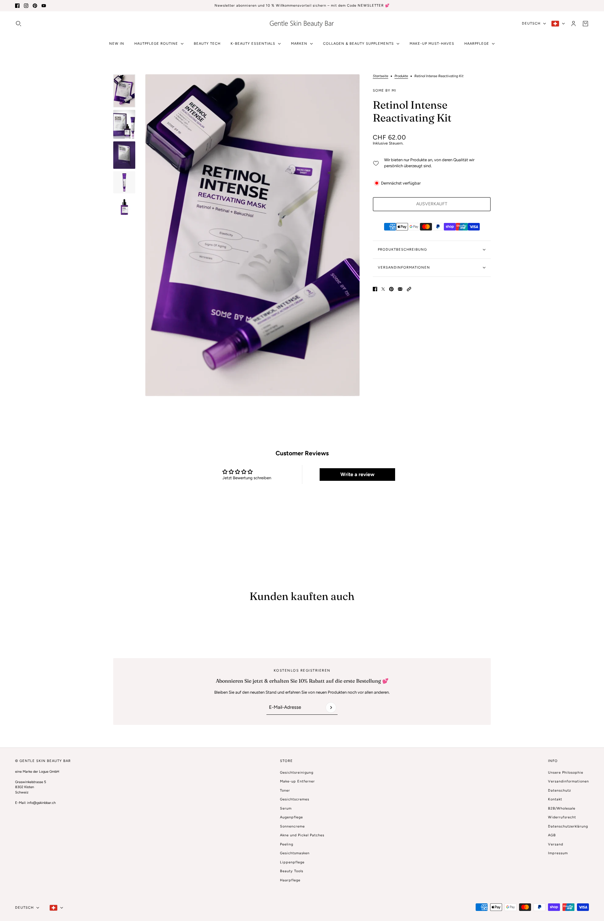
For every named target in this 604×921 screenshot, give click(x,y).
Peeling (286, 844)
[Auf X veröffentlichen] (383, 289)
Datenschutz (559, 790)
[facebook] (17, 5)
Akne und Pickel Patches (302, 835)
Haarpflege (290, 880)
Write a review (357, 474)
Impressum (558, 853)
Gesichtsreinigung (296, 772)
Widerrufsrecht (562, 817)
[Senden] (331, 707)
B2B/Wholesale (561, 808)
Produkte (401, 76)
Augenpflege (291, 817)
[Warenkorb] (585, 23)
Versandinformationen (568, 781)
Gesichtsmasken (295, 853)
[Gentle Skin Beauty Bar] (302, 23)
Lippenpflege (292, 862)
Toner (285, 790)
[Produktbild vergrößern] (252, 235)
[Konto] (573, 23)
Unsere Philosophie (565, 772)
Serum (286, 808)
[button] (408, 289)
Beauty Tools (291, 871)
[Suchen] (18, 23)
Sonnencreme (292, 826)
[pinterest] (34, 5)
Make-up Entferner (297, 781)
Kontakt (555, 799)
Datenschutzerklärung (568, 826)
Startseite (380, 76)
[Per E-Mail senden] (400, 289)
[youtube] (43, 5)
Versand (555, 844)
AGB (552, 835)
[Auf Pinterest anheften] (391, 289)
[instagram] (26, 5)
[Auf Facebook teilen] (375, 289)
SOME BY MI (384, 90)
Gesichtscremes (294, 799)
